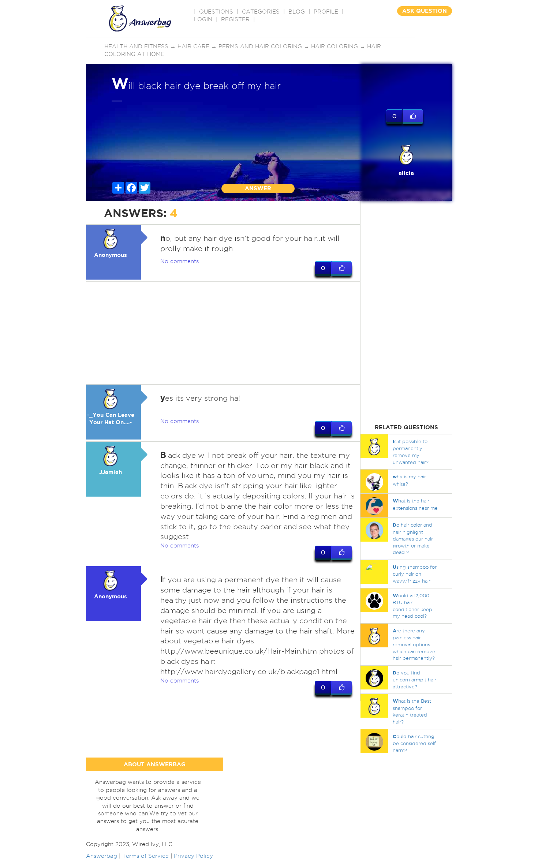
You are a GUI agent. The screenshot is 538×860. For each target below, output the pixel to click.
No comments (179, 261)
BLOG (296, 12)
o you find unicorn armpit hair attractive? (414, 679)
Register (235, 19)
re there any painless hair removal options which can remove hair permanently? (414, 644)
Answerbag (101, 856)
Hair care (193, 46)
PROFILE (326, 12)
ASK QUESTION (424, 11)
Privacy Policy (193, 856)
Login (203, 19)
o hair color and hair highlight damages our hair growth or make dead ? (413, 538)
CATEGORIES (261, 12)
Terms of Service (145, 856)
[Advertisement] (223, 333)
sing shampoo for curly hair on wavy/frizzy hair (415, 573)
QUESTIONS (216, 12)
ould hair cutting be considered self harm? (414, 743)
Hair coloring (334, 46)
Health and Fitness (136, 46)
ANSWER (258, 188)
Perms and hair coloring (260, 46)
